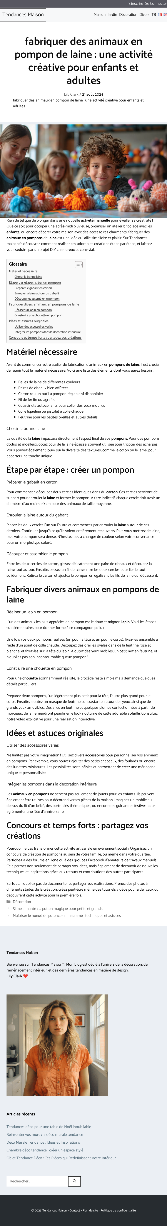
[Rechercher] (74, 1181)
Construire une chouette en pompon (38, 315)
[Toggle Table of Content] (77, 264)
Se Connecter (156, 3)
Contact (75, 1210)
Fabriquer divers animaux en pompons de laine (44, 304)
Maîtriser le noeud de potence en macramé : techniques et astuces (67, 916)
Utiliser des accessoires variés (34, 326)
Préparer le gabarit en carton (33, 288)
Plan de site (90, 1210)
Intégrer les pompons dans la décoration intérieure (48, 332)
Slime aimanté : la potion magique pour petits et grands (58, 909)
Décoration (22, 902)
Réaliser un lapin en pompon (33, 310)
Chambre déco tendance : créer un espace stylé (45, 1150)
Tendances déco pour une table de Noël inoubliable (49, 1127)
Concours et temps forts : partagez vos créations (45, 338)
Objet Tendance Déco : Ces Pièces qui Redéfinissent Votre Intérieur (61, 1158)
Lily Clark (71, 94)
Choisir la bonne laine (28, 276)
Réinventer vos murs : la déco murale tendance (45, 1134)
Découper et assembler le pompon (37, 298)
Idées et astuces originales (28, 321)
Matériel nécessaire (23, 271)
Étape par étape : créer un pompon (35, 283)
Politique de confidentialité (118, 1210)
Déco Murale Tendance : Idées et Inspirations (43, 1142)
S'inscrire (136, 3)
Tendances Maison (23, 14)
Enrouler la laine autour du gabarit (37, 293)
